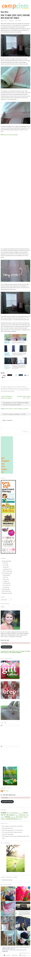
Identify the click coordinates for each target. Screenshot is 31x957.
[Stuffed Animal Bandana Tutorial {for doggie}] (23, 938)
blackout (9, 386)
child (16, 386)
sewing (19, 20)
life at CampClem (5, 573)
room (17, 389)
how (19, 388)
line (29, 388)
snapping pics (6, 569)
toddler (23, 389)
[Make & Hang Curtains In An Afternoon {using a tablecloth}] (15, 363)
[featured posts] (23, 908)
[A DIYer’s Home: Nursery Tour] (15, 339)
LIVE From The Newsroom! (8, 834)
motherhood (5, 583)
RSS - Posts (6, 790)
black (6, 386)
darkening (2, 388)
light (27, 388)
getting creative (5, 561)
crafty (4, 563)
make (4, 389)
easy (15, 388)
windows (12, 391)
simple (20, 389)
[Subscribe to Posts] (2, 790)
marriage (5, 581)
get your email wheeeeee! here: (8, 795)
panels (12, 389)
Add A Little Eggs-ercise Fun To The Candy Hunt (12, 830)
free (17, 388)
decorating (10, 388)
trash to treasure (6, 571)
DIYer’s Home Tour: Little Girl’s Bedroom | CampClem (16, 408)
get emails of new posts (7, 801)
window (9, 391)
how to (22, 388)
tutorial (2, 391)
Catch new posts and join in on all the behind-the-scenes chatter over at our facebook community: (15, 652)
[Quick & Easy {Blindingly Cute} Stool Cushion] (8, 938)
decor (6, 388)
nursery (7, 389)
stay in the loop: (5, 640)
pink (14, 389)
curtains (22, 386)
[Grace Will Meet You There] (8, 893)
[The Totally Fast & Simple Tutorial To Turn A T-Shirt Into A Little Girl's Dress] (23, 923)
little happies (4, 589)
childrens (19, 386)
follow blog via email (6, 647)
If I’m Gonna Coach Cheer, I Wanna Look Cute (12, 832)
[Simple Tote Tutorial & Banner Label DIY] (8, 908)
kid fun (4, 579)
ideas (25, 388)
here (10, 30)
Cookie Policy (5, 951)
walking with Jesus (6, 593)
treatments (27, 389)
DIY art (4, 565)
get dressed (5, 575)
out (9, 389)
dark (25, 386)
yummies (5, 587)
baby (4, 386)
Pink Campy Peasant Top (7, 828)
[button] (15, 45)
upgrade (5, 391)
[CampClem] (15, 6)
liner (1, 389)
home (16, 20)
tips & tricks (5, 585)
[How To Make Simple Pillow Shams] (8, 923)
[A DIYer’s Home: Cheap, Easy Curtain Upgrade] (15, 350)
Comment (25, 431)
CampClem (11, 20)
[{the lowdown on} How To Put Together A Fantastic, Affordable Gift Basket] (23, 893)
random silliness (5, 591)
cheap (13, 386)
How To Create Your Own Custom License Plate (12, 826)
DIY (13, 388)
